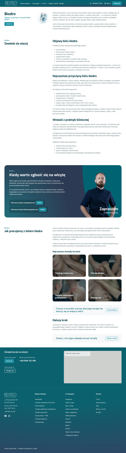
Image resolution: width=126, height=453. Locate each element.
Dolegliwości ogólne (71, 435)
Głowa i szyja (69, 402)
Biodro (67, 425)
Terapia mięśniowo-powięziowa (45, 409)
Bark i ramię (69, 406)
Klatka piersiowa (70, 415)
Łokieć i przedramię (71, 409)
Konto (109, 3)
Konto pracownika (10, 448)
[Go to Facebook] (5, 416)
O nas (44, 3)
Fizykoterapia (39, 422)
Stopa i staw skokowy (72, 432)
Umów (39, 203)
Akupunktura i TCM (41, 415)
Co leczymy (35, 3)
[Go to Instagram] (9, 416)
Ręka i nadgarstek (71, 412)
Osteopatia (38, 399)
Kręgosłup (68, 399)
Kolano (67, 429)
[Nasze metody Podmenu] (31, 3)
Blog (97, 406)
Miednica (68, 422)
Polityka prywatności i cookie (27, 448)
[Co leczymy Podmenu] (41, 3)
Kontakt (61, 3)
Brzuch (67, 419)
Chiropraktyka (39, 406)
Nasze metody (24, 3)
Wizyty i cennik (53, 3)
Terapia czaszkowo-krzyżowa (45, 402)
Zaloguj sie (10, 371)
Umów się (117, 3)
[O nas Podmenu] (47, 3)
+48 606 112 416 (97, 3)
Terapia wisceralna (41, 412)
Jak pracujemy (112, 310)
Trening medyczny (41, 419)
